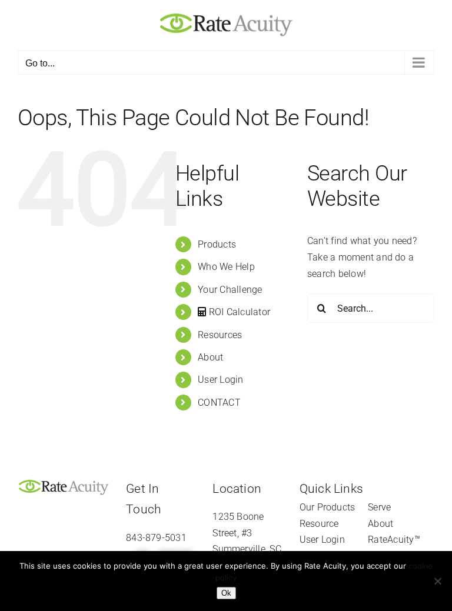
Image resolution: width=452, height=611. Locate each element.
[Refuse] (437, 581)
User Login (220, 379)
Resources (220, 334)
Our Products (327, 507)
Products (217, 244)
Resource (319, 523)
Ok (226, 593)
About (210, 357)
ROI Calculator (238, 312)
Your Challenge (230, 289)
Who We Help (226, 266)
